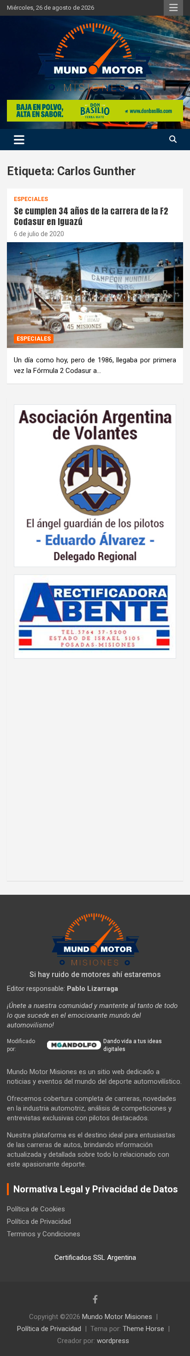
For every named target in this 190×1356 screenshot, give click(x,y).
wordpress (113, 1341)
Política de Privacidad (39, 1221)
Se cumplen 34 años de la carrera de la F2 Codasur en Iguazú (91, 216)
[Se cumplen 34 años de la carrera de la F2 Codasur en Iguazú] (95, 295)
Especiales (31, 199)
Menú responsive (173, 8)
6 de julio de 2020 (39, 234)
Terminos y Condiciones (43, 1234)
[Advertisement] (95, 765)
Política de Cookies (36, 1209)
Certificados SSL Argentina (95, 1257)
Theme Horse (143, 1329)
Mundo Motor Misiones (117, 1317)
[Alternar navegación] (19, 139)
